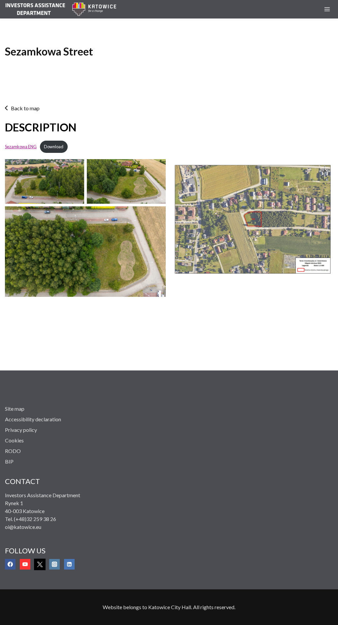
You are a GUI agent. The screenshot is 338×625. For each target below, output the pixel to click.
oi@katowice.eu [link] (23, 527)
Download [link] (53, 146)
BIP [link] (9, 461)
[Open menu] (327, 9)
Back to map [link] (25, 108)
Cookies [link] (14, 440)
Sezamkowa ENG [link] (21, 146)
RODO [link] (13, 451)
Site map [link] (14, 408)
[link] (38, 9)
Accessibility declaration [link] (33, 419)
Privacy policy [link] (21, 430)
